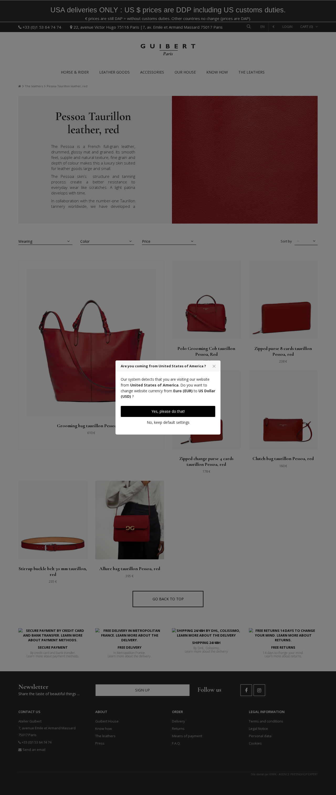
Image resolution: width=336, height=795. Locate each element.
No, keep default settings (168, 422)
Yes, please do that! (168, 411)
